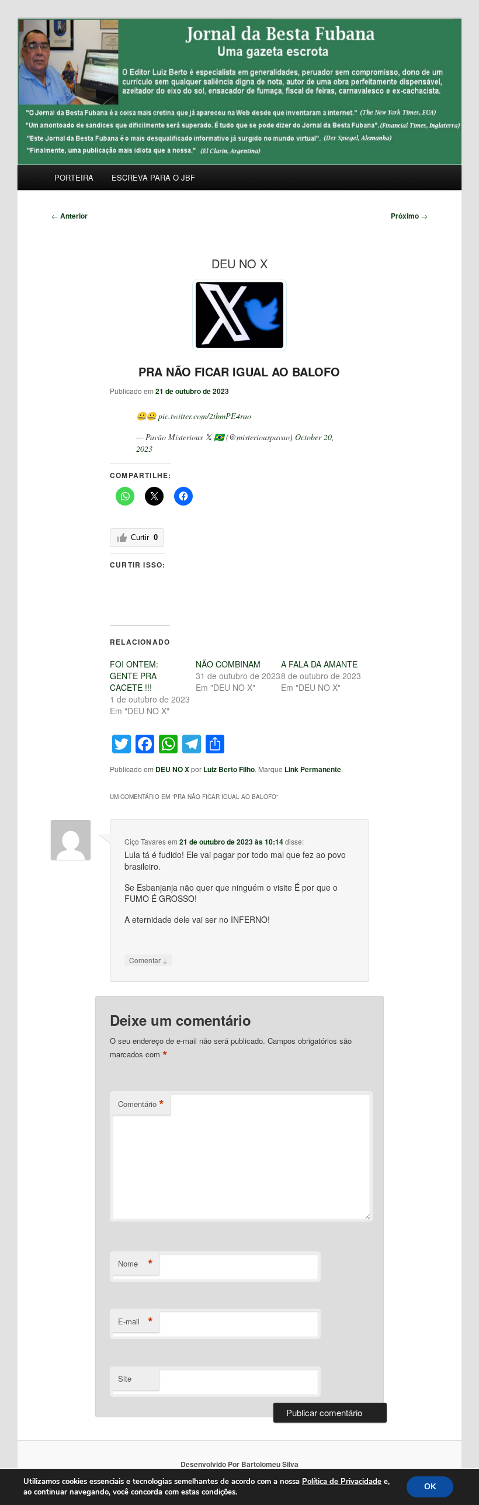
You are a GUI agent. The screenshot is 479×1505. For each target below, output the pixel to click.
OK (430, 1486)
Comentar (148, 959)
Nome (135, 1263)
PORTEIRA (73, 177)
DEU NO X (172, 769)
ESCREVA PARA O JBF (153, 177)
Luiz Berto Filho (229, 769)
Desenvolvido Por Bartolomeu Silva (239, 1464)
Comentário (141, 1104)
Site (124, 1378)
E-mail (135, 1321)
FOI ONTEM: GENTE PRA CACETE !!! (134, 675)
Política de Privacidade (341, 1481)
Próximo (409, 215)
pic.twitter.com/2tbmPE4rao (204, 415)
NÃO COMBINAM (228, 664)
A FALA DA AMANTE (319, 664)
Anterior (69, 215)
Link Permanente (312, 769)
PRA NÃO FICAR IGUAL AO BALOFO (239, 371)
